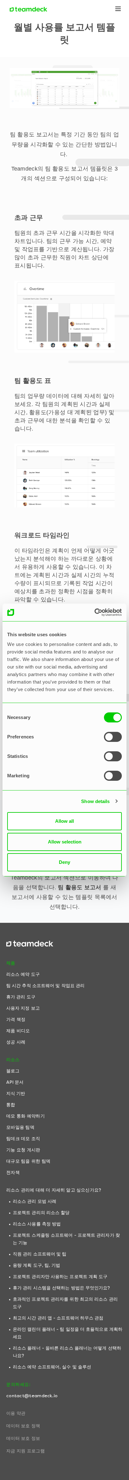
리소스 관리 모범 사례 (34, 1201)
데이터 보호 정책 (23, 1426)
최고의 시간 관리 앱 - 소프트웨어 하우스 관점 (58, 1318)
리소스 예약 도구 (23, 974)
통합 (10, 1104)
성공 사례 (16, 1042)
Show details (95, 801)
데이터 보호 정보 (23, 1438)
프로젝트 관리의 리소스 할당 (41, 1212)
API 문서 (15, 1082)
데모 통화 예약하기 (25, 1116)
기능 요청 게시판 (23, 1150)
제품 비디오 (18, 1030)
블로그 (12, 1071)
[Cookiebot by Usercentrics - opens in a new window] (94, 612)
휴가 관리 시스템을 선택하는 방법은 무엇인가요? (61, 1288)
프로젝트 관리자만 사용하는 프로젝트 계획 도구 (60, 1276)
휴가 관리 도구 (20, 997)
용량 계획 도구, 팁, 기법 (36, 1265)
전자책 (13, 1172)
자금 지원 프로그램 (25, 1451)
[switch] (113, 737)
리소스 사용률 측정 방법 (37, 1224)
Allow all (64, 821)
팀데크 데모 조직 (23, 1138)
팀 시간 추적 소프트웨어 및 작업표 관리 (45, 985)
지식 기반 (15, 1093)
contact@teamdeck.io (32, 1395)
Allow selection (64, 841)
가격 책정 (16, 1019)
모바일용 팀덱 (20, 1127)
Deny (64, 862)
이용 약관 (16, 1413)
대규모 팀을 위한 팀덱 (28, 1161)
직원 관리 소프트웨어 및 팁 (40, 1254)
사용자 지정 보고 (23, 1008)
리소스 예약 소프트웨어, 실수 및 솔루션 (52, 1367)
